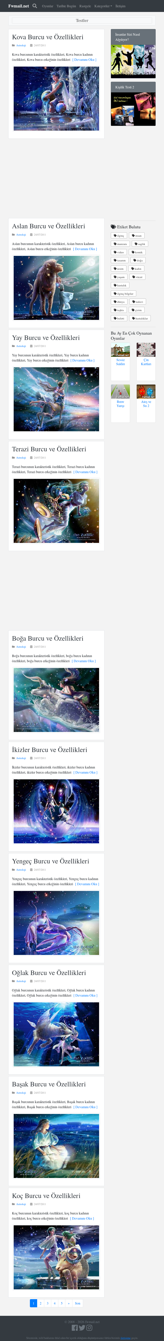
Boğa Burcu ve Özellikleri (47, 638)
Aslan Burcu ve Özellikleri (48, 225)
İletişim (120, 6)
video (120, 252)
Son (77, 1303)
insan (138, 236)
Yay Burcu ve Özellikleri (46, 337)
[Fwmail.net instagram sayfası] (89, 1329)
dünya (120, 302)
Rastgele (85, 6)
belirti (120, 318)
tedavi (139, 302)
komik (139, 252)
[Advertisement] (56, 178)
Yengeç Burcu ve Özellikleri (50, 860)
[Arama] (34, 6)
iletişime (126, 1338)
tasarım (121, 260)
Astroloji (21, 45)
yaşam (120, 277)
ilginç (120, 236)
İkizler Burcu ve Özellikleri (49, 749)
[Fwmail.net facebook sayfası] (75, 1329)
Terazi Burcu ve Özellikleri (49, 448)
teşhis (120, 310)
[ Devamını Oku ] (83, 59)
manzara (122, 244)
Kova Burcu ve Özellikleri (47, 36)
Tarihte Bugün (66, 6)
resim (120, 269)
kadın (137, 269)
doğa (139, 260)
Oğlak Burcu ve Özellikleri (49, 972)
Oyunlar (47, 6)
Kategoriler (102, 6)
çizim (138, 310)
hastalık (121, 285)
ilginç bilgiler (125, 294)
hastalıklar (141, 318)
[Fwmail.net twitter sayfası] (82, 1329)
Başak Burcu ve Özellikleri (49, 1083)
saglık (141, 244)
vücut (138, 277)
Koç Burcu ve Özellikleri (46, 1195)
